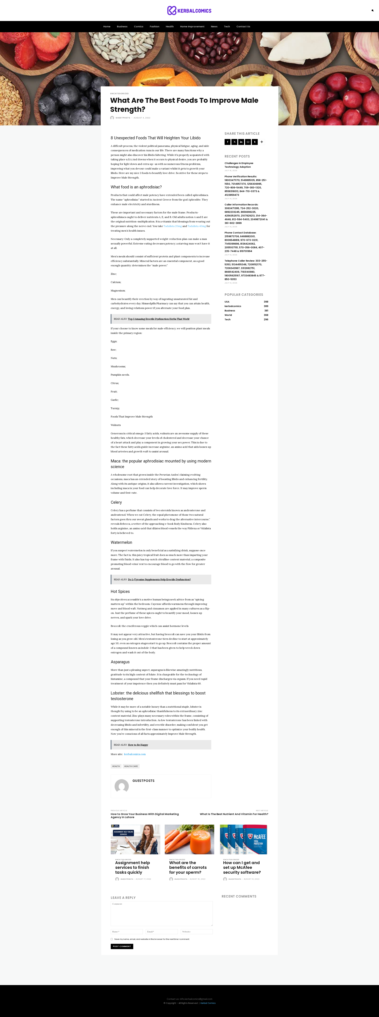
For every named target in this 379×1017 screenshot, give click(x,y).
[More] (262, 142)
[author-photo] (117, 879)
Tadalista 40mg (197, 226)
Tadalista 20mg (173, 226)
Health (116, 766)
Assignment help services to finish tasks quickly (132, 867)
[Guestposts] (112, 118)
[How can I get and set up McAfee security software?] (243, 839)
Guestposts (123, 117)
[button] (372, 10)
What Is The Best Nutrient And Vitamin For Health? (234, 814)
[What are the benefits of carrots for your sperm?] (189, 839)
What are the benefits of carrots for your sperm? (188, 867)
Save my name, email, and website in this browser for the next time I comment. (152, 939)
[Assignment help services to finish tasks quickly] (135, 839)
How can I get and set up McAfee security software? (242, 867)
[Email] (248, 142)
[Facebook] (228, 142)
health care (131, 766)
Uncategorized (119, 93)
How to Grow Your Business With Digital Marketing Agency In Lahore (145, 815)
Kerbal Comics (208, 1003)
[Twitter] (234, 142)
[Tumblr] (255, 142)
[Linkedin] (241, 142)
